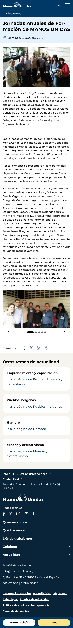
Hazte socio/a (19, 622)
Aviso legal (10, 599)
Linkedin (34, 514)
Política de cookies (16, 605)
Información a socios (17, 593)
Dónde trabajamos (18, 538)
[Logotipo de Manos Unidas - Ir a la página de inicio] (17, 6)
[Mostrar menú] (66, 5)
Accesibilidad (42, 593)
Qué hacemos (14, 530)
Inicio (6, 474)
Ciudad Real (14, 13)
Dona (53, 622)
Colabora (10, 547)
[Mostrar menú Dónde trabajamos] (68, 538)
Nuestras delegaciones (31, 474)
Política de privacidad (34, 599)
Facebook (4, 514)
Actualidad (11, 555)
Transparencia (40, 605)
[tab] (30, 332)
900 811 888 (10, 583)
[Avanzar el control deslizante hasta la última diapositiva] (9, 332)
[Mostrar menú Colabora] (68, 546)
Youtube (26, 514)
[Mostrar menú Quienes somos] (68, 522)
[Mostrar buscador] (58, 5)
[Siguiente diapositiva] (64, 332)
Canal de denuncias (16, 611)
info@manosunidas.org (18, 571)
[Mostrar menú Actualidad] (68, 555)
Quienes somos (15, 522)
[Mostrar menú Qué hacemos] (68, 530)
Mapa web (60, 593)
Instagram (18, 514)
